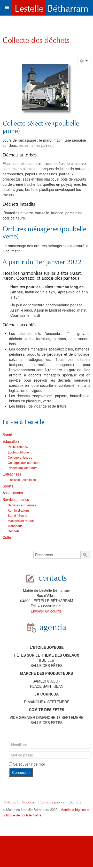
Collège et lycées (20, 457)
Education (11, 441)
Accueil (12, 802)
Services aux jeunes (22, 505)
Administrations (18, 510)
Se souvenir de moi (29, 764)
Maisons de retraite (21, 520)
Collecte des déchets (36, 40)
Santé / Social (17, 515)
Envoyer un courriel (47, 611)
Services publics (16, 499)
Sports (8, 485)
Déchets (13, 531)
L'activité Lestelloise (22, 479)
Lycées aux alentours (22, 467)
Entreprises (12, 474)
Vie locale (29, 802)
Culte (7, 537)
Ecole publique (18, 452)
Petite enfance (18, 447)
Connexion (21, 772)
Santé (7, 434)
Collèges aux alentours (24, 462)
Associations (13, 492)
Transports (15, 526)
